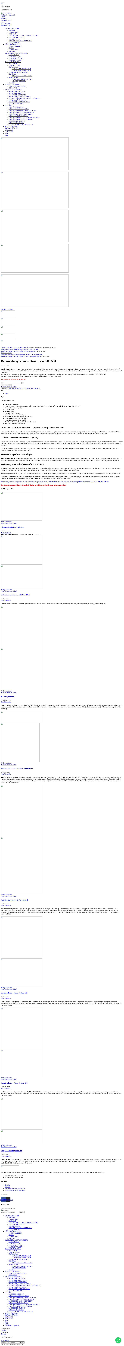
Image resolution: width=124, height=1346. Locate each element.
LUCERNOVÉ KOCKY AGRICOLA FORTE (23, 36)
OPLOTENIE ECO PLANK (18, 95)
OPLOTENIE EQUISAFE (17, 91)
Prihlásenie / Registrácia (12, 1325)
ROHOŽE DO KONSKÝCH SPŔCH (20, 119)
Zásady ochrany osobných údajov (15, 1190)
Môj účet (7, 1187)
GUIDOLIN (12, 34)
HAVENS (12, 30)
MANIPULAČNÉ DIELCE (17, 100)
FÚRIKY (11, 83)
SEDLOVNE (13, 88)
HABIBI (11, 48)
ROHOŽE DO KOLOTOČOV (18, 116)
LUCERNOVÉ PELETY (17, 37)
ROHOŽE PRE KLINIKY (17, 121)
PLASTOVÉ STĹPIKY (16, 103)
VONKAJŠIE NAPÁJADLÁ (21, 70)
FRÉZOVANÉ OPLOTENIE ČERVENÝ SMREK (25, 98)
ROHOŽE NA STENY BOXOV (19, 109)
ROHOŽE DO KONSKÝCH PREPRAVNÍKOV (24, 117)
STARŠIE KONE (14, 42)
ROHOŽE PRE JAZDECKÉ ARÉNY (21, 114)
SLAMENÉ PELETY (19, 81)
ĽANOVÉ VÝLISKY (15, 60)
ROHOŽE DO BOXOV (16, 107)
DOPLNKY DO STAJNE (14, 347)
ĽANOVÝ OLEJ (14, 55)
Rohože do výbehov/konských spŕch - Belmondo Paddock (19, 351)
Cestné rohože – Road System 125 (14, 993)
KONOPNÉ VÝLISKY (16, 58)
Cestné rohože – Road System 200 (14, 1083)
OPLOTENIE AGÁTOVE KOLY (19, 102)
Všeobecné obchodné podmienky (15, 1188)
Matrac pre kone (7, 696)
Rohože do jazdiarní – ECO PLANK (15, 595)
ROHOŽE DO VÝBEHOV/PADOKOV (21, 112)
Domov (3, 347)
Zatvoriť (3, 1330)
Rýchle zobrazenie (6, 522)
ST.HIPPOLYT (13, 32)
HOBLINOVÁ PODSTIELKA (22, 79)
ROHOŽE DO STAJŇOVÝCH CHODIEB (22, 110)
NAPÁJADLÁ (13, 67)
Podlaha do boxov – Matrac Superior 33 (17, 768)
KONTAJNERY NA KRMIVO (18, 72)
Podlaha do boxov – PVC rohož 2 (14, 900)
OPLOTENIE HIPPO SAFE (17, 93)
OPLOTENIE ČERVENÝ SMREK (20, 96)
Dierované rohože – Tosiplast (12, 527)
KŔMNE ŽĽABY (14, 65)
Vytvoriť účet (5, 1340)
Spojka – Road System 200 (11, 1151)
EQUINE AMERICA (15, 46)
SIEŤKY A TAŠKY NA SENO (22, 76)
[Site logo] (6, 13)
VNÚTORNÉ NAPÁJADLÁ (21, 69)
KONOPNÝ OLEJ (14, 56)
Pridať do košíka (6, 385)
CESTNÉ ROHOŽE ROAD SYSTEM (21, 124)
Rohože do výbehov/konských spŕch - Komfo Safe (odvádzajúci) (21, 356)
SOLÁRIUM (13, 63)
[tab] (64, 393)
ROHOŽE (25, 347)
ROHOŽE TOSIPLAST (16, 123)
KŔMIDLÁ (12, 74)
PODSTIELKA (13, 77)
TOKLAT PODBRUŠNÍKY (17, 86)
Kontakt (7, 1185)
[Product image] (21, 587)
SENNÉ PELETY (14, 39)
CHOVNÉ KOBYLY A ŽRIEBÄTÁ (20, 41)
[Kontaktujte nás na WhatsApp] (118, 1340)
